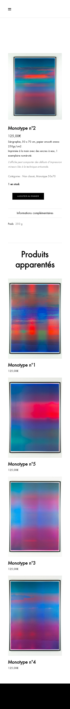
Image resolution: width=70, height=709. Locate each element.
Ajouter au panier (28, 196)
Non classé (28, 176)
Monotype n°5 (22, 464)
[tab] (35, 213)
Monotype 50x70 (46, 176)
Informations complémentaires (35, 213)
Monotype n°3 (22, 563)
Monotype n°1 (22, 365)
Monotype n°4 (22, 662)
